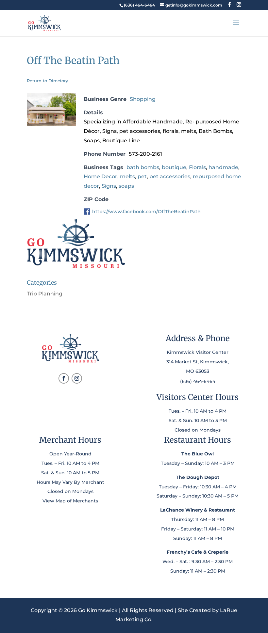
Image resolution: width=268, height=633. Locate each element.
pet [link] (142, 176)
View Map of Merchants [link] (70, 501)
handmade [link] (223, 167)
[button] (229, 4)
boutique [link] (174, 167)
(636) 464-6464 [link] (197, 381)
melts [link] (127, 176)
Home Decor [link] (100, 176)
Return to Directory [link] (47, 80)
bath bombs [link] (142, 167)
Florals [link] (197, 167)
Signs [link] (109, 186)
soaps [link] (126, 186)
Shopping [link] (143, 99)
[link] (139, 5)
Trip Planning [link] (44, 294)
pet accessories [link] (169, 176)
